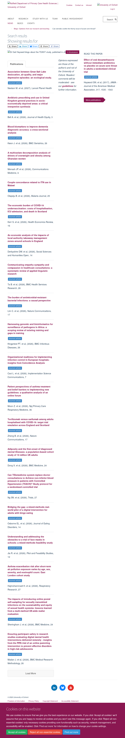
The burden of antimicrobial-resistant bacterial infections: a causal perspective (29, 299)
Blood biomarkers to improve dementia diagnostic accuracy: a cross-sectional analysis (28, 129)
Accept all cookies (16, 732)
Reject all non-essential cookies (45, 732)
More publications (93, 100)
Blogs (20, 23)
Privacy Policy (34, 701)
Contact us (79, 5)
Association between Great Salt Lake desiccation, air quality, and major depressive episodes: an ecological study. (30, 74)
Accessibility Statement (70, 701)
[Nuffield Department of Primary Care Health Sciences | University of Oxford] (34, 4)
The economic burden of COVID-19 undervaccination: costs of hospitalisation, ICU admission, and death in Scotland (30, 208)
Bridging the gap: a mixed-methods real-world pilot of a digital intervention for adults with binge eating (29, 509)
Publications (16, 63)
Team (55, 18)
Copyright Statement (50, 701)
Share (14, 46)
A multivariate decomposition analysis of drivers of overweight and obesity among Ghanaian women (29, 155)
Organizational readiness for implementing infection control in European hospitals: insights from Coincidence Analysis (30, 359)
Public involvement (72, 18)
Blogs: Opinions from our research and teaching (31, 29)
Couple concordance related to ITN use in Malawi (29, 184)
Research (23, 18)
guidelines (67, 85)
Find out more (71, 732)
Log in (112, 9)
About (11, 18)
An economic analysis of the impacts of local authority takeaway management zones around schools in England (28, 238)
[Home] (10, 28)
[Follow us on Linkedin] (54, 687)
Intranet (89, 5)
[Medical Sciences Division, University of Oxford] (62, 694)
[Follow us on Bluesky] (62, 687)
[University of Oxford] (105, 5)
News (10, 23)
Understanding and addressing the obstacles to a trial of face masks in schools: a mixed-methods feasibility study (30, 539)
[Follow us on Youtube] (71, 687)
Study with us (40, 18)
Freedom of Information (16, 701)
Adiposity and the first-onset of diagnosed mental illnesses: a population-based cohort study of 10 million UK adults (31, 451)
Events (30, 23)
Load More (30, 673)
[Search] (115, 19)
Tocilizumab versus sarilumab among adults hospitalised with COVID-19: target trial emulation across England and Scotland (31, 422)
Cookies (69, 5)
